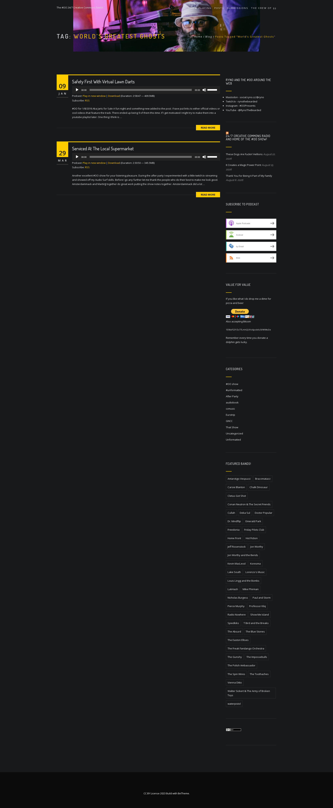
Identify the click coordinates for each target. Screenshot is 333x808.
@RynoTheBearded (249, 110)
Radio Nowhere (237, 614)
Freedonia (234, 529)
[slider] (212, 89)
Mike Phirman (251, 589)
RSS (87, 100)
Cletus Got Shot (237, 496)
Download (114, 96)
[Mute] (204, 90)
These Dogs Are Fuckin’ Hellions (244, 154)
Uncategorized (234, 433)
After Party (232, 396)
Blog (208, 36)
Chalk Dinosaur (259, 487)
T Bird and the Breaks (256, 623)
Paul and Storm (262, 597)
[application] (146, 90)
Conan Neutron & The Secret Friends (249, 504)
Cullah (231, 512)
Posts (219, 8)
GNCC (229, 421)
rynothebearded (247, 101)
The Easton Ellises (238, 640)
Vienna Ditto (235, 682)
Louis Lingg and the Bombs (243, 580)
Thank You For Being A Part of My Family (249, 175)
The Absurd (234, 631)
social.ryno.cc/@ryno (252, 97)
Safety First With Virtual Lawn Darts (103, 81)
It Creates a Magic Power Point (243, 165)
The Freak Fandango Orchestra (246, 648)
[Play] (77, 90)
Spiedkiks (233, 623)
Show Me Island (259, 614)
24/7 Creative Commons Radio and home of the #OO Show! (248, 137)
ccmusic (230, 408)
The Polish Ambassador (241, 665)
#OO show (232, 384)
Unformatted (233, 439)
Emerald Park (253, 521)
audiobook (232, 402)
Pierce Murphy (236, 606)
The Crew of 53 (263, 8)
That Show (232, 427)
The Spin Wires (236, 674)
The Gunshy (235, 657)
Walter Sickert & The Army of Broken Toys (249, 693)
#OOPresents (248, 105)
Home (198, 36)
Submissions (237, 8)
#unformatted (234, 390)
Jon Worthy (256, 546)
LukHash (233, 589)
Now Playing (200, 8)
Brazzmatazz (263, 478)
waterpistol (234, 703)
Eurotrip (230, 415)
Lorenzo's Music (255, 572)
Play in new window (94, 96)
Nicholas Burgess (238, 597)
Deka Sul (245, 512)
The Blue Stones (255, 631)
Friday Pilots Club (254, 529)
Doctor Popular (263, 512)
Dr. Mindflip (234, 521)
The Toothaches (259, 674)
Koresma (255, 563)
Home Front (234, 538)
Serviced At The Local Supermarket (103, 148)
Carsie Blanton (236, 487)
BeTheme (183, 793)
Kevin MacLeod (237, 563)
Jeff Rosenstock (237, 546)
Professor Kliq (257, 606)
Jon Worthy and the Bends (243, 555)
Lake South (234, 572)
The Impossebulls (256, 657)
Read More (208, 127)
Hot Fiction (252, 538)
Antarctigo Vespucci (239, 478)
